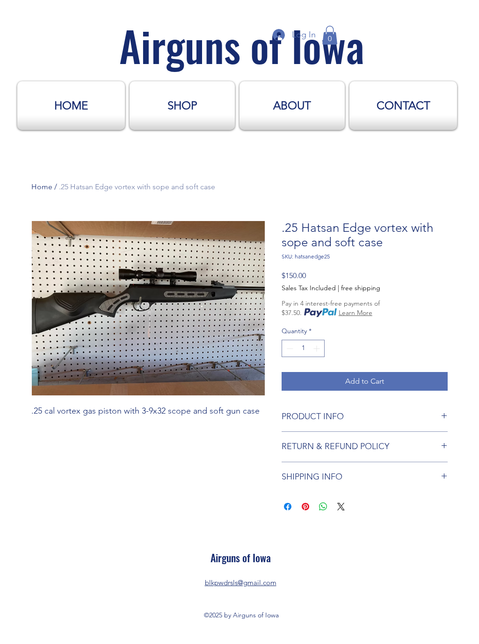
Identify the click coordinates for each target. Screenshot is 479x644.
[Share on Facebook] (287, 506)
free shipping (360, 288)
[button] (330, 35)
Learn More (355, 312)
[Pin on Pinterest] (305, 506)
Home (41, 186)
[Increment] (317, 348)
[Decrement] (289, 348)
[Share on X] (341, 506)
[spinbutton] (303, 348)
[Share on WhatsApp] (323, 506)
